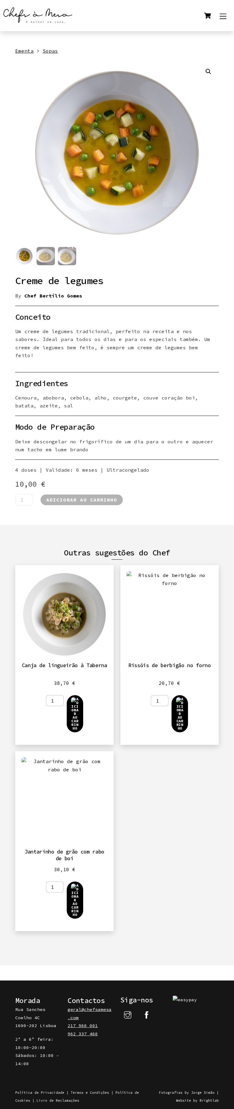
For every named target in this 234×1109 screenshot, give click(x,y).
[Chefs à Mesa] (38, 23)
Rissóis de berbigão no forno (169, 665)
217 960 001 (83, 1025)
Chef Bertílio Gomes (53, 296)
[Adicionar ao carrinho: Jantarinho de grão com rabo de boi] (75, 900)
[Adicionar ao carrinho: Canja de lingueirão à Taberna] (75, 713)
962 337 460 (83, 1034)
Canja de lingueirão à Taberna (64, 665)
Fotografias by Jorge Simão (186, 1092)
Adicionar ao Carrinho (81, 500)
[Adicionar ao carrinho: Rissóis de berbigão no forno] (180, 713)
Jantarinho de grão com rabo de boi (64, 855)
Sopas (50, 51)
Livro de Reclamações (58, 1100)
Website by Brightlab (197, 1100)
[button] (208, 71)
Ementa (24, 51)
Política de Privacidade (39, 1092)
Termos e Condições (90, 1092)
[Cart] (207, 15)
